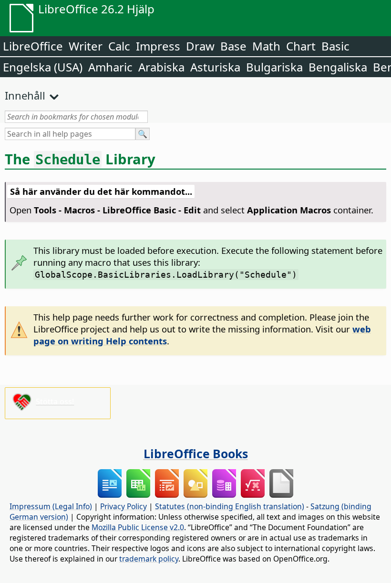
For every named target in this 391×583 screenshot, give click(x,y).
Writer (86, 46)
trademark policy (148, 558)
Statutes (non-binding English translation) (229, 506)
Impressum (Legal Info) (51, 506)
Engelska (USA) (42, 67)
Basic (335, 46)
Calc (119, 46)
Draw (200, 46)
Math (266, 46)
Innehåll (25, 95)
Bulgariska (274, 67)
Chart (301, 46)
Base (233, 46)
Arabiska (161, 67)
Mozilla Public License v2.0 (138, 527)
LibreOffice (33, 46)
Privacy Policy (123, 506)
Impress (158, 46)
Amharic (110, 67)
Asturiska (215, 67)
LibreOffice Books (196, 453)
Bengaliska (338, 67)
